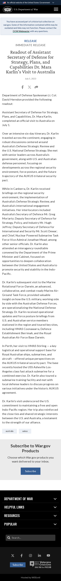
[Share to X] (30, 88)
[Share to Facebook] (22, 88)
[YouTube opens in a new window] (48, 555)
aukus (25, 431)
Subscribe (30, 471)
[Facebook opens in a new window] (21, 555)
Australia (9, 431)
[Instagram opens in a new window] (30, 555)
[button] (56, 9)
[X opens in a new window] (12, 555)
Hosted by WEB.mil (30, 577)
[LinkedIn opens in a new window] (39, 555)
